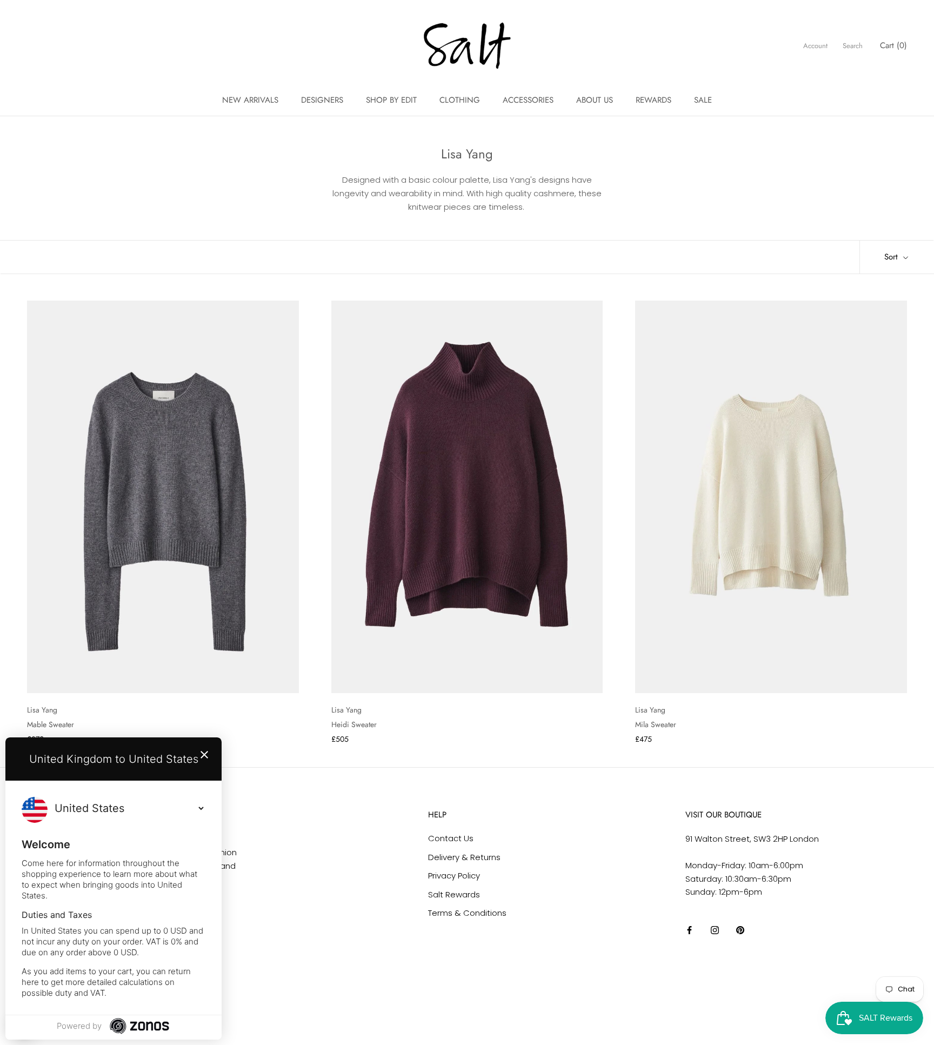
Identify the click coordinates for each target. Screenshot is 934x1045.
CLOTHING (459, 100)
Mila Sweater (655, 724)
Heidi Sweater (354, 724)
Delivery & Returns (464, 857)
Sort (892, 257)
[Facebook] (689, 930)
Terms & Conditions (467, 912)
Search (853, 46)
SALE (703, 100)
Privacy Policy (454, 875)
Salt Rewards (454, 894)
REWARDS (653, 100)
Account (815, 46)
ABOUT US (594, 100)
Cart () (893, 45)
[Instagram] (715, 930)
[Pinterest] (740, 930)
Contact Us (450, 838)
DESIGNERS (322, 100)
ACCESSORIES (528, 100)
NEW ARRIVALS (250, 100)
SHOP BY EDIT (391, 100)
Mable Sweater (50, 724)
